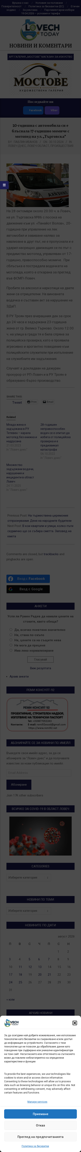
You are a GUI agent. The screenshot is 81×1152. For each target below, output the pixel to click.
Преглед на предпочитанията (40, 1137)
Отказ (40, 1125)
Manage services (37, 1101)
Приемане (40, 1114)
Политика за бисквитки (35, 1146)
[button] (75, 1023)
